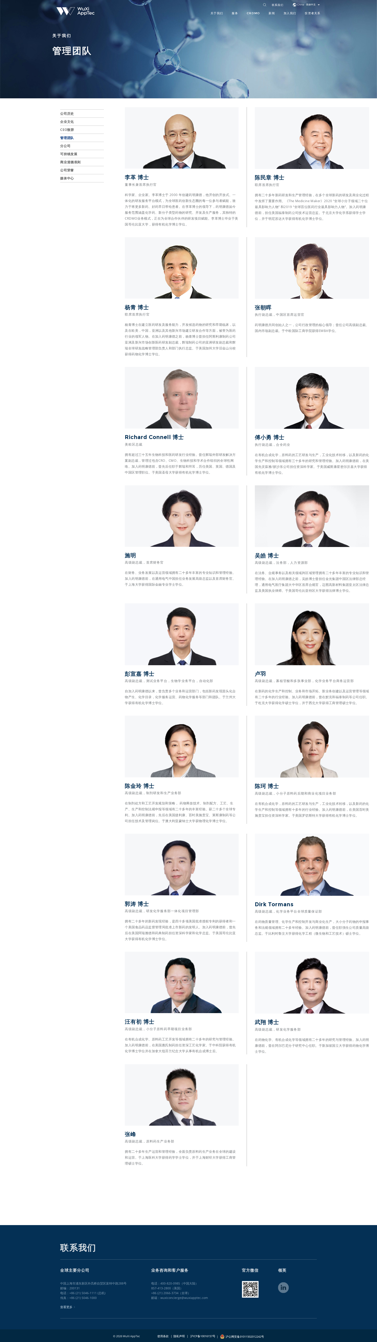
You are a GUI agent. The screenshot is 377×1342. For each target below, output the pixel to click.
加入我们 (290, 13)
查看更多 (66, 1307)
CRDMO (253, 13)
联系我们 (277, 5)
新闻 (272, 13)
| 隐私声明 (177, 1336)
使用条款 (163, 1336)
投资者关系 (312, 13)
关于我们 (217, 13)
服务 (235, 13)
